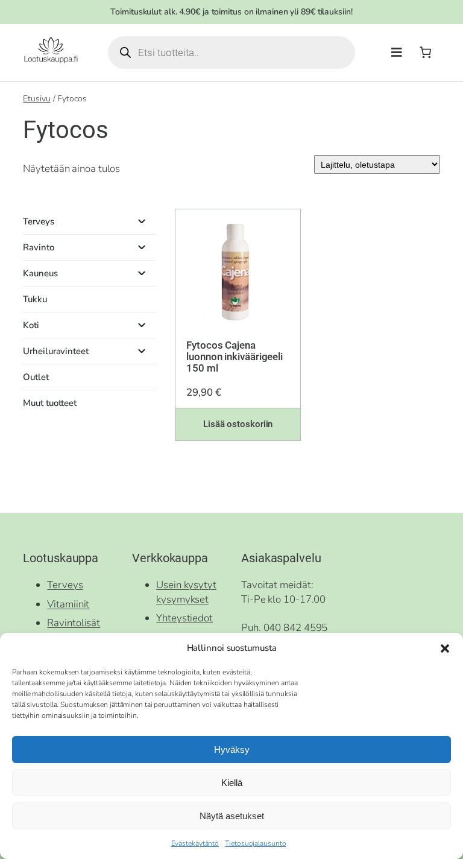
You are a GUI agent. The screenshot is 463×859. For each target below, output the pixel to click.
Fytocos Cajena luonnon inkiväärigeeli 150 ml (234, 357)
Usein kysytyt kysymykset (186, 592)
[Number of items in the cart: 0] (425, 52)
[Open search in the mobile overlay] (231, 52)
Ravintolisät (73, 623)
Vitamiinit (68, 604)
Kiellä (231, 783)
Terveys (65, 585)
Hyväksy (232, 749)
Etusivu (36, 98)
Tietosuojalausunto (255, 843)
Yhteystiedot (184, 618)
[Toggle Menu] (397, 53)
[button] (445, 648)
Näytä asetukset (232, 816)
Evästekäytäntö (195, 843)
